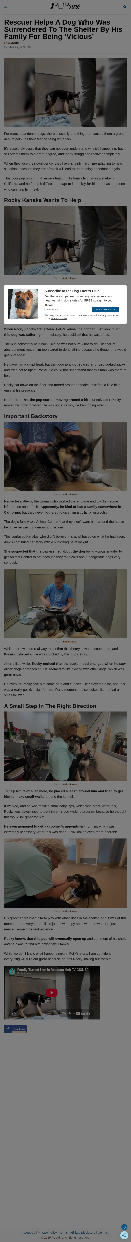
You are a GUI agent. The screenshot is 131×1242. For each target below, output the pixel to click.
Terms (63, 1232)
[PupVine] (65, 7)
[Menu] (6, 7)
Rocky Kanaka (69, 278)
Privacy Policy (47, 1232)
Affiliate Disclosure (82, 1232)
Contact (103, 1232)
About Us (29, 1232)
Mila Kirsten (13, 43)
